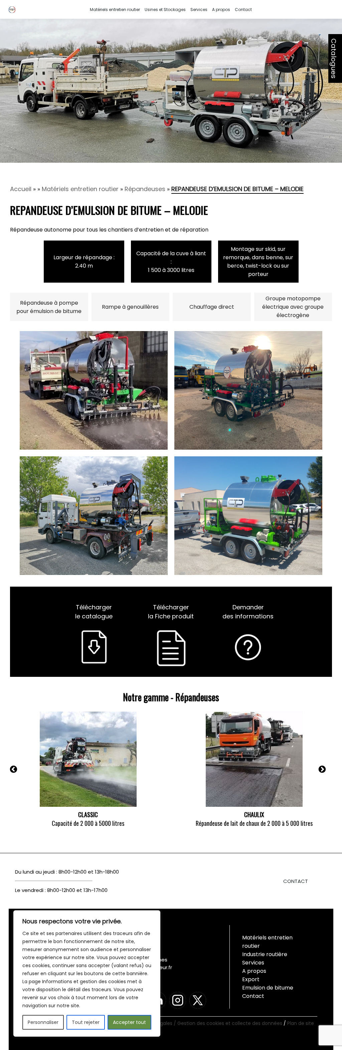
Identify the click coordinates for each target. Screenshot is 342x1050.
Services (198, 9)
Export (251, 979)
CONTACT (295, 881)
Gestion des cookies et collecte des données (230, 1023)
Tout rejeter (86, 1022)
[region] (86, 973)
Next (330, 770)
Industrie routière (264, 954)
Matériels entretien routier (115, 9)
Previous (21, 770)
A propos (221, 9)
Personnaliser (43, 1022)
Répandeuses (145, 189)
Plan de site (300, 1023)
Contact (243, 9)
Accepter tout (129, 1022)
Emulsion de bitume (267, 988)
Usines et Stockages (165, 9)
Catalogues (333, 58)
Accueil (20, 189)
